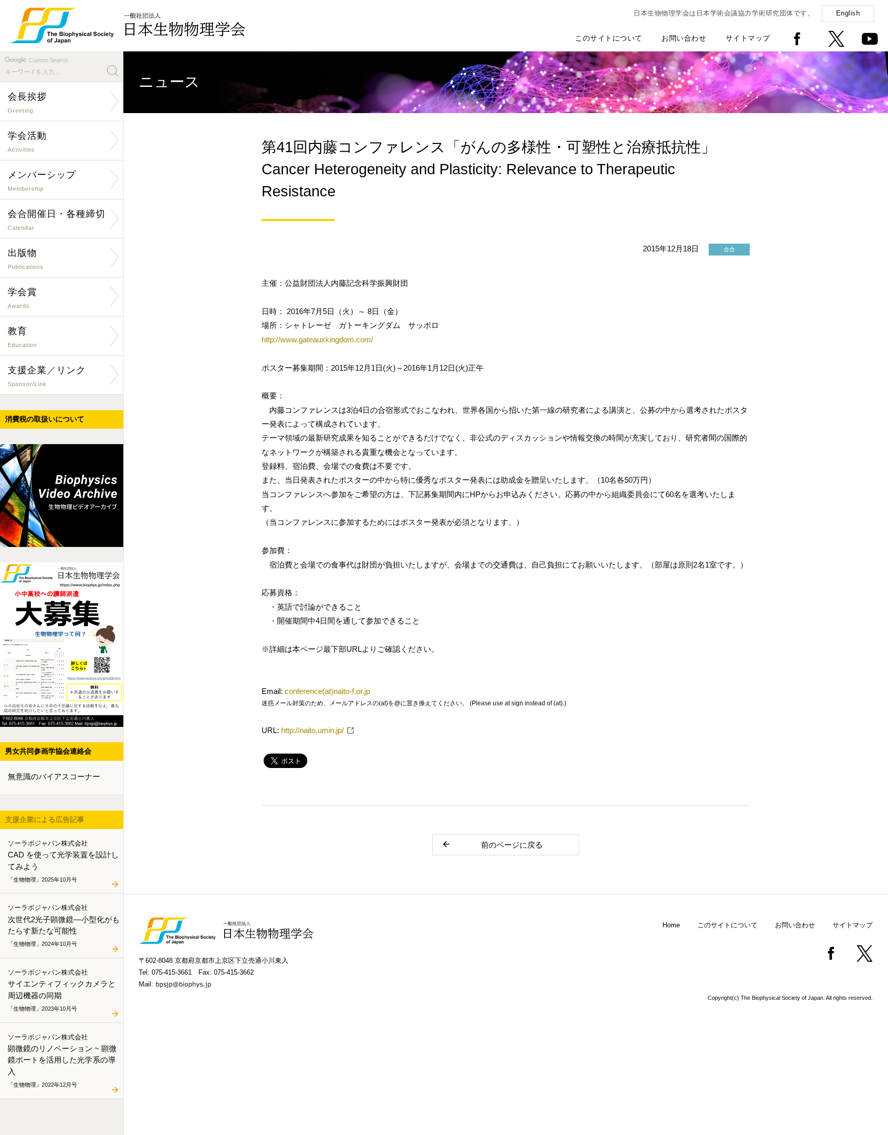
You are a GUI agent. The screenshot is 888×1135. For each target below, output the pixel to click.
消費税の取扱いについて (44, 419)
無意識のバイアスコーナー (54, 776)
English (848, 13)
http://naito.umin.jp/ (312, 730)
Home (671, 925)
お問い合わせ (683, 38)
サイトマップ (748, 38)
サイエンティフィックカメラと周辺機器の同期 (62, 989)
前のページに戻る (512, 844)
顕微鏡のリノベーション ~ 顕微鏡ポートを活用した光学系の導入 (62, 1060)
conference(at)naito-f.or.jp (327, 691)
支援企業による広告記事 (44, 819)
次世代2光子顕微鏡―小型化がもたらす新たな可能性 (64, 925)
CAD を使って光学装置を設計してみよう (63, 860)
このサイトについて (608, 38)
